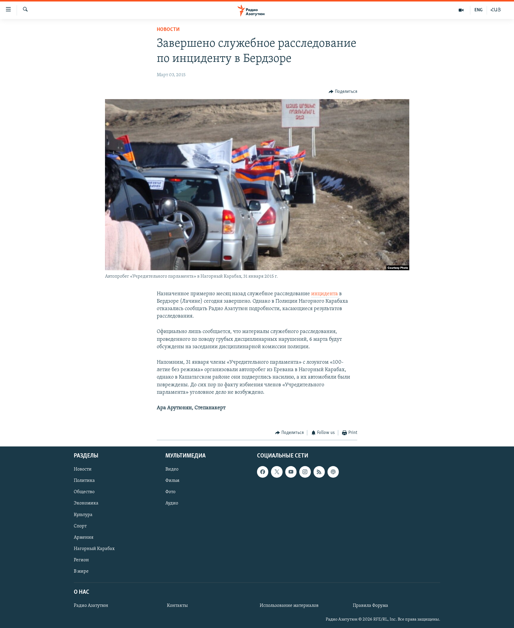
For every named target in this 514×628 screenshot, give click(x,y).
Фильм (172, 480)
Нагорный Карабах (94, 548)
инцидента (325, 294)
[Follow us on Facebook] (262, 471)
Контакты (177, 605)
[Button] (343, 92)
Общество (84, 492)
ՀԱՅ (496, 10)
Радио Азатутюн (91, 605)
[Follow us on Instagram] (305, 471)
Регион (81, 559)
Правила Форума (370, 605)
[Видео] (461, 10)
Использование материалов (289, 605)
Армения (83, 537)
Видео (171, 469)
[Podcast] (333, 471)
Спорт (80, 526)
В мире (81, 571)
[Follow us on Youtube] (291, 471)
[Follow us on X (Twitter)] (276, 471)
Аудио (171, 503)
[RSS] (319, 471)
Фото (170, 492)
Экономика (86, 503)
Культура (83, 514)
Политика (84, 480)
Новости (168, 29)
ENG (478, 10)
